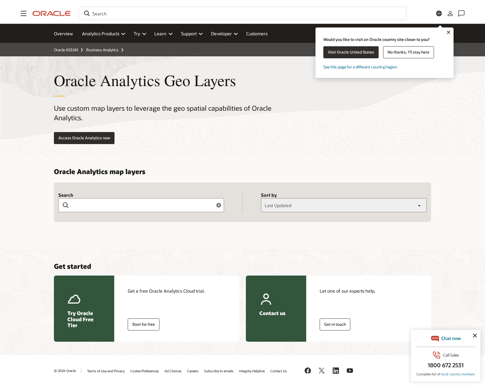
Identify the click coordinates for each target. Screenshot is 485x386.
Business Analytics (102, 49)
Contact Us (278, 371)
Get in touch (335, 324)
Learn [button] (160, 33)
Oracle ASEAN (66, 49)
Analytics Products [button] (100, 33)
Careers (192, 371)
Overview (63, 33)
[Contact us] (461, 13)
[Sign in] (450, 13)
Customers (256, 33)
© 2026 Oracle (65, 370)
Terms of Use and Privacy (106, 371)
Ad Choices (173, 371)
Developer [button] (221, 33)
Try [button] (137, 33)
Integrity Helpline (252, 371)
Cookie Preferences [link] (144, 371)
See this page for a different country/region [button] (360, 67)
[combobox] (242, 13)
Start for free (143, 324)
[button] (23, 13)
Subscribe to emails (219, 371)
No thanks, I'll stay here (408, 52)
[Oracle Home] (51, 13)
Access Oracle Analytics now (84, 137)
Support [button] (189, 33)
